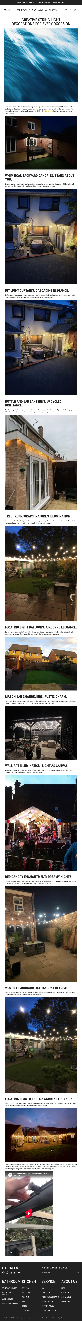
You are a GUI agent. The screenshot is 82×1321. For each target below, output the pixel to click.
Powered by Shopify (18, 1318)
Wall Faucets (7, 1299)
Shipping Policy (48, 1306)
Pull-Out (25, 1297)
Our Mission (66, 1297)
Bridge (24, 1306)
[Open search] (66, 10)
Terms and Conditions (50, 1297)
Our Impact (65, 1293)
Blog (63, 1288)
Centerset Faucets (9, 1288)
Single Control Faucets (8, 1294)
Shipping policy (56, 1318)
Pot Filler (26, 1310)
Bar (23, 1302)
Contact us (46, 1293)
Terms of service (46, 1318)
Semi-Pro (25, 1288)
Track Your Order (49, 1310)
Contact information (66, 1318)
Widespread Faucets (10, 1303)
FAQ (43, 1288)
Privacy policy (37, 1318)
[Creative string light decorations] (41, 143)
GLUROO (10, 1318)
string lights (49, 111)
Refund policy (29, 1318)
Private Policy (47, 1302)
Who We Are (66, 1302)
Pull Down (26, 1293)
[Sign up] (78, 1273)
